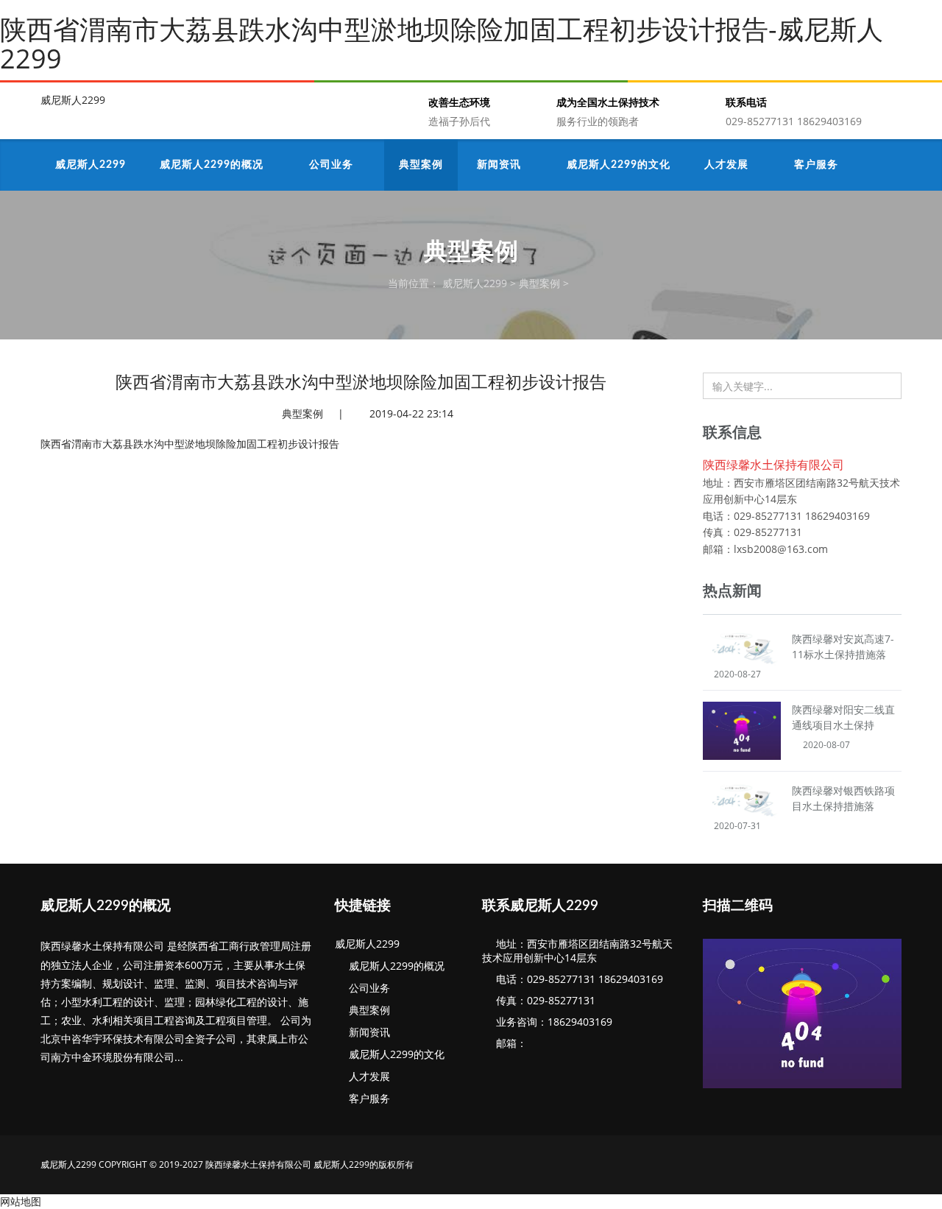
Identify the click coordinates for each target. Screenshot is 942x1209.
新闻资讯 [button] (500, 165)
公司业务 (366, 988)
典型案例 (539, 283)
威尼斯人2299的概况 (105, 906)
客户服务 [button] (817, 165)
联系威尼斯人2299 (540, 906)
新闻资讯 (366, 1032)
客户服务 (366, 1098)
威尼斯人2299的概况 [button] (213, 165)
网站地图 (20, 1201)
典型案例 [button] (421, 165)
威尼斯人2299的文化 (394, 1054)
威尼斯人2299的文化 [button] (618, 165)
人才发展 (366, 1076)
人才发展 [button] (727, 165)
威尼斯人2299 (72, 100)
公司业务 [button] (332, 165)
